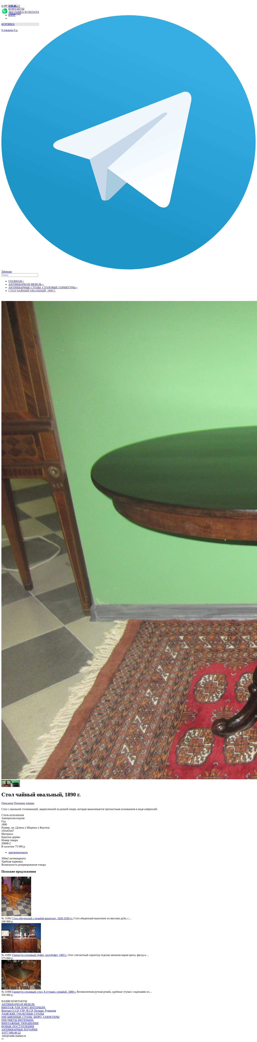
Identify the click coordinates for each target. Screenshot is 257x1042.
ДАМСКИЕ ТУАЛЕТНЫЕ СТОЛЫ (22, 1013)
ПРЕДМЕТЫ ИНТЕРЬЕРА (17, 1020)
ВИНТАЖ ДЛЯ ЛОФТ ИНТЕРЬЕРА (23, 1007)
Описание (7, 803)
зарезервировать (18, 852)
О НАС (12, 5)
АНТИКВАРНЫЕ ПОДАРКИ (19, 1029)
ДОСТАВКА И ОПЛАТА (23, 11)
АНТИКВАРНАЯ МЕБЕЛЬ (18, 1004)
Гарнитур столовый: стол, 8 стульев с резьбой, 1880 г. (44, 991)
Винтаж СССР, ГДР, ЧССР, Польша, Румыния (28, 1010)
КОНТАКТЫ (16, 8)
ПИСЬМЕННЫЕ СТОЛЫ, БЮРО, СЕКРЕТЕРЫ (30, 1016)
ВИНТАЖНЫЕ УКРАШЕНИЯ (19, 1023)
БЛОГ (12, 15)
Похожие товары (24, 803)
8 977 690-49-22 (11, 1032)
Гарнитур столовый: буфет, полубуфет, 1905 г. (39, 955)
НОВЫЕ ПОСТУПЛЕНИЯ (17, 1026)
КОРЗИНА (8, 24)
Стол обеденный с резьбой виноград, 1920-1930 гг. (42, 918)
